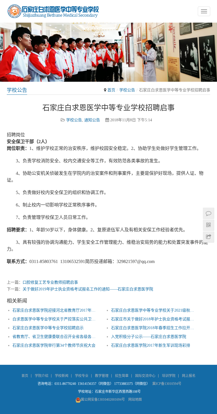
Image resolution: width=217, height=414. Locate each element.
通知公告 (92, 120)
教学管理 (101, 376)
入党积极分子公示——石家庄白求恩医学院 (148, 337)
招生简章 (122, 376)
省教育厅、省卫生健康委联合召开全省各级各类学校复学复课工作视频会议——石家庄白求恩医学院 (55, 337)
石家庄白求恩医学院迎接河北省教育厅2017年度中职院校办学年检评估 (55, 310)
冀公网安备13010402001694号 (103, 400)
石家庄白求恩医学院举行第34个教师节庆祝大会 (54, 345)
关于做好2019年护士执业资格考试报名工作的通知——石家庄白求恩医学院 (88, 289)
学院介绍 (41, 376)
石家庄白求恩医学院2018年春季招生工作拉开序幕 (154, 328)
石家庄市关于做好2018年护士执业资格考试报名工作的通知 (154, 319)
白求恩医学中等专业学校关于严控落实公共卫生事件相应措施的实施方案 (55, 319)
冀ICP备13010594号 (166, 384)
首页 (111, 90)
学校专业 (81, 376)
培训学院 (168, 376)
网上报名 (189, 376)
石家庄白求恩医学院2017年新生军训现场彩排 (150, 345)
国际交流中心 (145, 376)
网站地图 (135, 400)
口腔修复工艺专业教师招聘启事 (50, 282)
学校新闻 (61, 376)
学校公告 (127, 90)
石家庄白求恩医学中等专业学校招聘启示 (48, 328)
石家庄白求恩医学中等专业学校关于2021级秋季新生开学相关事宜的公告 (154, 310)
